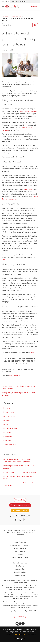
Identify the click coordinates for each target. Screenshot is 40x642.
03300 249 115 (21, 515)
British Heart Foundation (29, 111)
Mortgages (5, 2)
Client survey (20, 551)
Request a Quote (20, 510)
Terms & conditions (20, 563)
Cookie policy (20, 569)
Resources (7, 441)
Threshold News (9, 445)
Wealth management (19, 2)
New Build (7, 420)
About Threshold (20, 542)
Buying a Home (8, 412)
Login (35, 6)
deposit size (27, 189)
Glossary (20, 554)
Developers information (20, 557)
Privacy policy (20, 575)
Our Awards (20, 617)
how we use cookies (20, 634)
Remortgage (8, 436)
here (3, 260)
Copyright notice (20, 572)
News (5, 424)
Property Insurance (10, 428)
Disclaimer (20, 566)
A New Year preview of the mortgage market (19, 472)
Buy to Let (7, 408)
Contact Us (20, 500)
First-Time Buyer (14, 376)
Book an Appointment (20, 505)
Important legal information (20, 545)
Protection (7, 432)
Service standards (20, 548)
